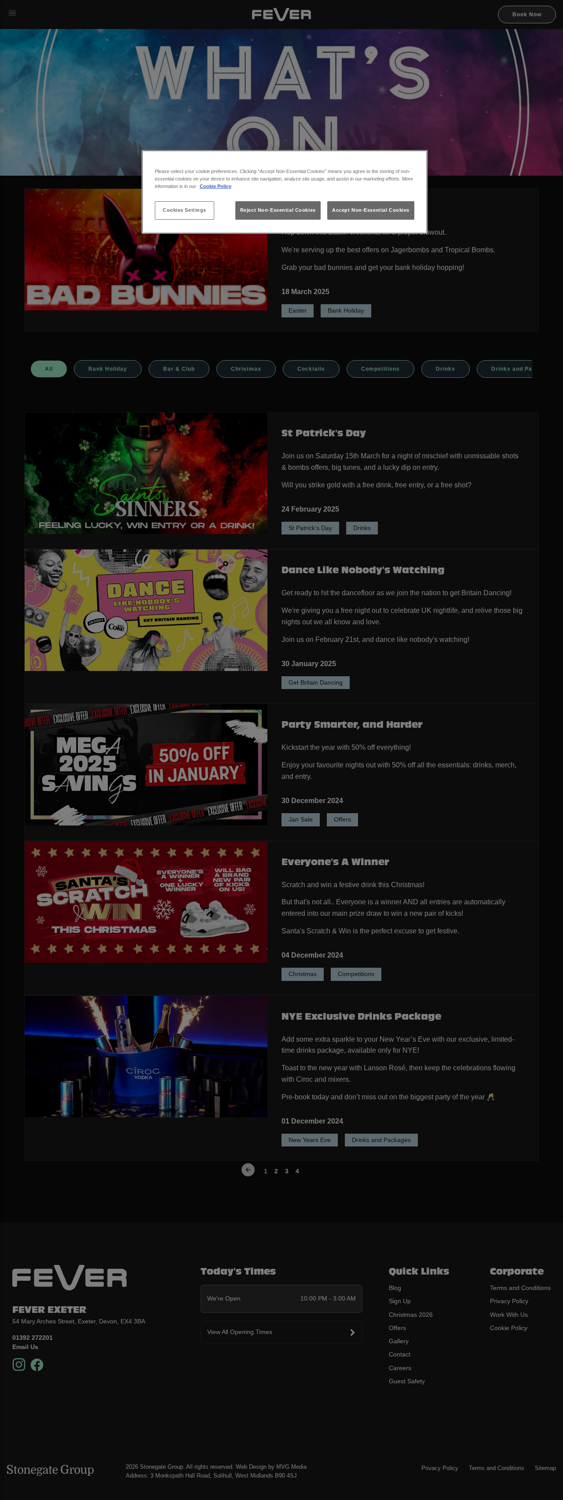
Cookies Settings (184, 210)
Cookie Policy (215, 186)
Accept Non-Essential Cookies (370, 210)
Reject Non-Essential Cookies (278, 210)
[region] (285, 192)
